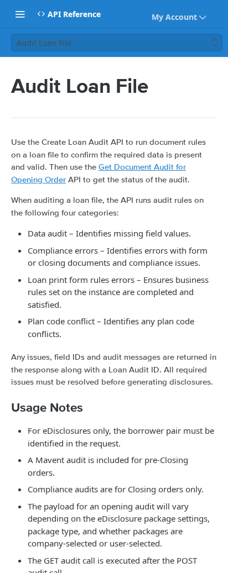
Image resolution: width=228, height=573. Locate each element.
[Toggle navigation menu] (20, 14)
